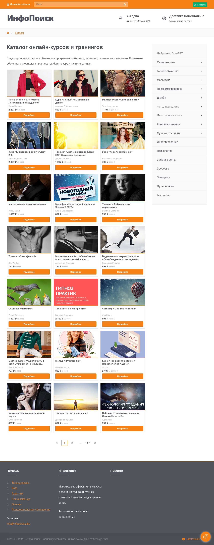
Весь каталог (200, 4)
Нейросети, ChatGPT (170, 53)
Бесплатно (163, 195)
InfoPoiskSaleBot (197, 539)
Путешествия (165, 186)
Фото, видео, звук (168, 106)
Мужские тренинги (168, 133)
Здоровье (163, 168)
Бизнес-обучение (167, 71)
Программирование (169, 89)
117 (87, 443)
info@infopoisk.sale (18, 523)
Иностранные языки (169, 115)
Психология (164, 151)
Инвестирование (167, 142)
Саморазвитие (166, 62)
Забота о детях (166, 159)
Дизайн (161, 97)
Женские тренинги (168, 124)
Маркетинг (163, 80)
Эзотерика (163, 177)
